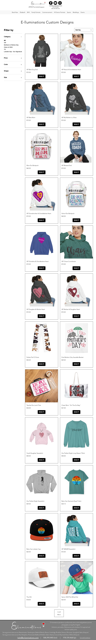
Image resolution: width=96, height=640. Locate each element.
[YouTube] (55, 3)
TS (5, 49)
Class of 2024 (8, 47)
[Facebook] (51, 3)
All (5, 40)
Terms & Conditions (85, 638)
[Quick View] (41, 50)
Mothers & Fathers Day (11, 45)
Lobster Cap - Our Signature (13, 51)
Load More (59, 613)
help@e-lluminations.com (55, 5)
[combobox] (83, 30)
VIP (5, 42)
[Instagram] (60, 3)
